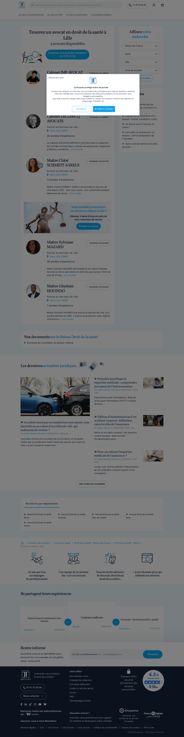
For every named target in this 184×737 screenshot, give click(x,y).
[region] (93, 95)
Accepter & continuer (104, 109)
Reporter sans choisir (56, 77)
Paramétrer (82, 109)
